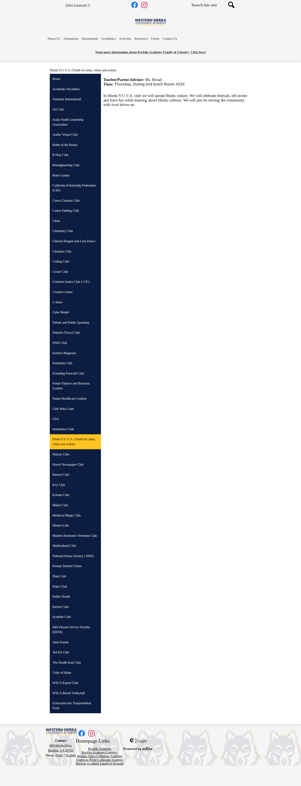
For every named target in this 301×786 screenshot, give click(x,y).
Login (138, 740)
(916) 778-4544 (65, 755)
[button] (54, 38)
